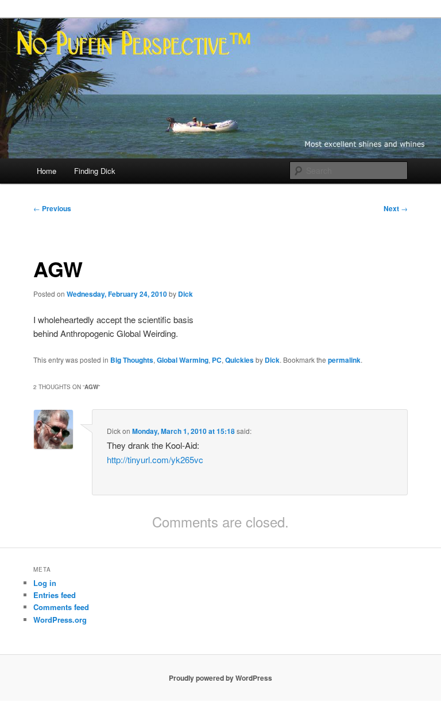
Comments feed (61, 606)
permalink (344, 360)
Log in (44, 582)
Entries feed (54, 594)
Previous (52, 208)
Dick (185, 294)
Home (46, 170)
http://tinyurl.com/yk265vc (155, 459)
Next (396, 208)
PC (217, 360)
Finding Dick (94, 170)
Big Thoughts (131, 360)
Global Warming (182, 360)
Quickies (239, 360)
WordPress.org (60, 619)
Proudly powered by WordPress (220, 678)
